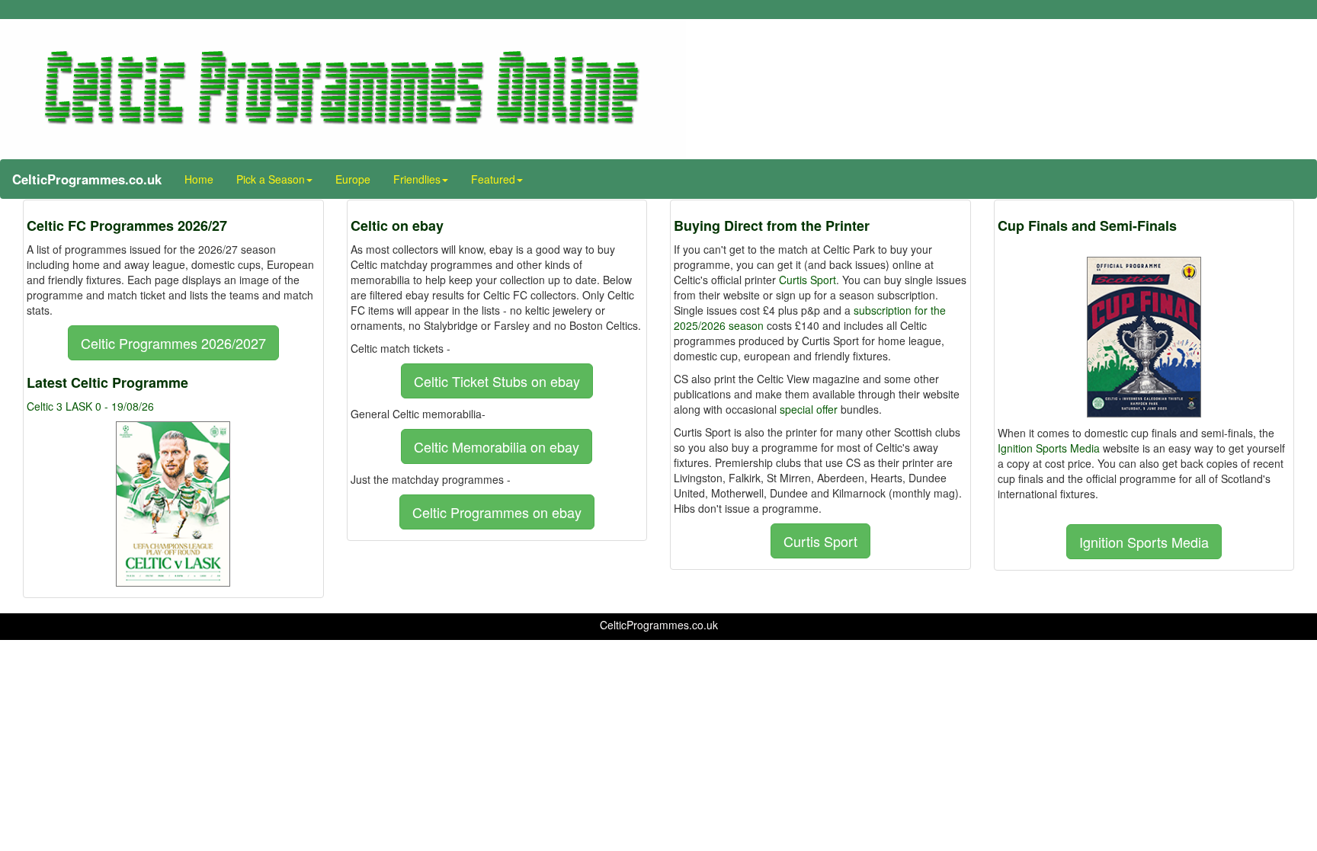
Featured (493, 179)
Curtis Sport (807, 279)
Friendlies (417, 179)
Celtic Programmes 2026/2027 (173, 343)
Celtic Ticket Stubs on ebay (497, 381)
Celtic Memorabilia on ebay (496, 446)
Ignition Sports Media (1049, 448)
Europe (352, 179)
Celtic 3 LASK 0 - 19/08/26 (90, 406)
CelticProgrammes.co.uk (87, 179)
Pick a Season (270, 179)
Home (198, 179)
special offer (809, 409)
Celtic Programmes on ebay (497, 512)
